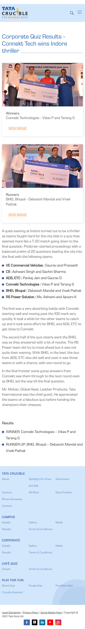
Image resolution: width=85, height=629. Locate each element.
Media (59, 522)
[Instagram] (58, 622)
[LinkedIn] (42, 622)
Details (6, 522)
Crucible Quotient (12, 592)
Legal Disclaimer (11, 613)
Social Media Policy (51, 613)
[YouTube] (50, 622)
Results (6, 529)
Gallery (33, 522)
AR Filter (34, 492)
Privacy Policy (31, 613)
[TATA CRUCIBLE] (15, 13)
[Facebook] (27, 622)
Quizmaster (63, 479)
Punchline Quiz (64, 586)
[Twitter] (34, 622)
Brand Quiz (8, 586)
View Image (17, 128)
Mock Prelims (64, 492)
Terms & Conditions (40, 529)
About (5, 479)
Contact (7, 492)
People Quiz (35, 586)
